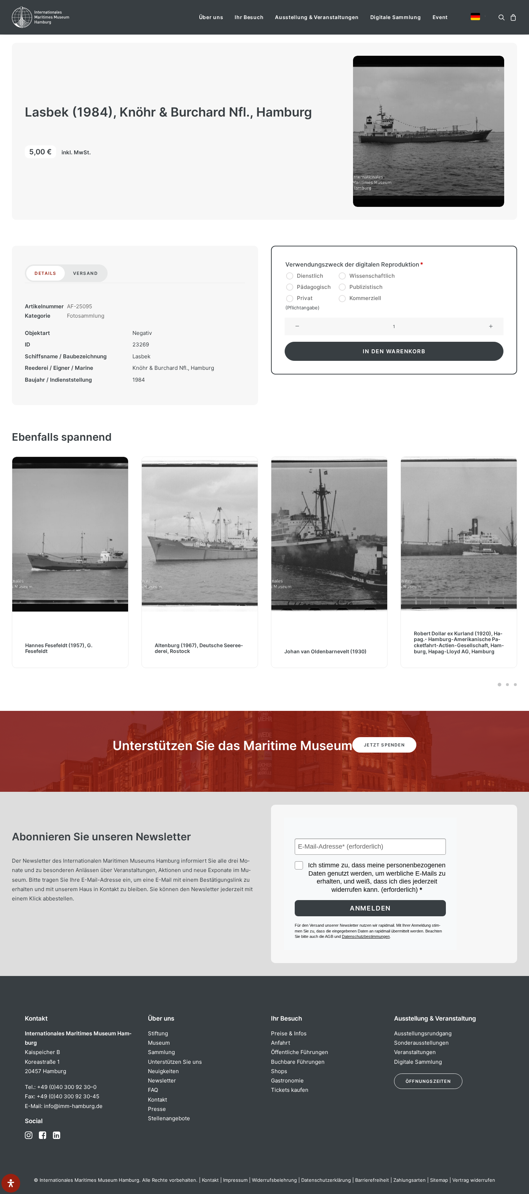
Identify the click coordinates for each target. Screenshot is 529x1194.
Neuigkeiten (163, 1071)
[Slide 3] (514, 684)
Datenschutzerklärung (326, 1180)
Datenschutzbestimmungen (366, 936)
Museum (159, 1042)
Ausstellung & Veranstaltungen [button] (316, 17)
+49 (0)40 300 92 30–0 (66, 1087)
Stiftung (158, 1033)
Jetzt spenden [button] (384, 745)
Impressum (235, 1180)
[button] (475, 16)
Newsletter (162, 1080)
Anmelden (370, 908)
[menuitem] (211, 17)
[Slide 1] (499, 684)
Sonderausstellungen (421, 1042)
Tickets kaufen (289, 1089)
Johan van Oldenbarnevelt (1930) (325, 651)
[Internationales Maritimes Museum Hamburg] (54, 17)
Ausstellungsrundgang (423, 1033)
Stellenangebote (169, 1118)
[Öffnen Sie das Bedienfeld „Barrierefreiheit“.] (10, 1183)
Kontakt (157, 1099)
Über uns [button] (211, 17)
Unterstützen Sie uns (175, 1061)
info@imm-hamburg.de (73, 1106)
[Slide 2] (507, 684)
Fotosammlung (85, 315)
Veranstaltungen (415, 1052)
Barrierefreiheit (372, 1180)
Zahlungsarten (409, 1180)
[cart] (512, 17)
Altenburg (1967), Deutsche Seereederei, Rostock (199, 648)
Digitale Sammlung (395, 17)
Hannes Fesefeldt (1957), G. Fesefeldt (58, 648)
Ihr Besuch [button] (249, 17)
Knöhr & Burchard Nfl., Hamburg (173, 367)
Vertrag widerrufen (473, 1180)
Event (440, 17)
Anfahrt (280, 1042)
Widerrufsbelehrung (274, 1180)
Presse (157, 1109)
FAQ (153, 1089)
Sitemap (439, 1180)
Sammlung (161, 1052)
